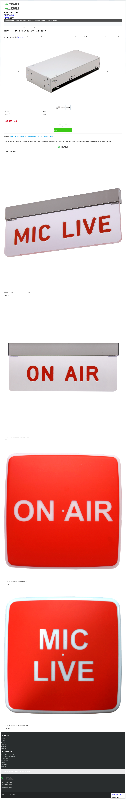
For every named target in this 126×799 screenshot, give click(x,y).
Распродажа (30, 20)
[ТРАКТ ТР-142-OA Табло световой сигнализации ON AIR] (63, 367)
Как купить (4, 740)
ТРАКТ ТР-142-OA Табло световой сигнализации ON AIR (16, 437)
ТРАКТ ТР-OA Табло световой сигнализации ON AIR (15, 581)
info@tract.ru (20, 37)
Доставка (3, 742)
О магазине (4, 744)
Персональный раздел (7, 787)
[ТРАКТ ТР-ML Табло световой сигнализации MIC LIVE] (63, 655)
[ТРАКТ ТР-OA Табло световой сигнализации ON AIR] (63, 511)
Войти (6, 15)
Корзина (7, 17)
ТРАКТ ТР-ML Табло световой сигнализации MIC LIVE (16, 725)
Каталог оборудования (9, 20)
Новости (43, 20)
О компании (49, 20)
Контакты (55, 20)
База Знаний (37, 20)
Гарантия (3, 746)
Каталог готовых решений (21, 20)
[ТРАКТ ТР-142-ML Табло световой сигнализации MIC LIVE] (63, 222)
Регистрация (11, 15)
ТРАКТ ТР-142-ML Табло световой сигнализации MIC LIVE (17, 293)
